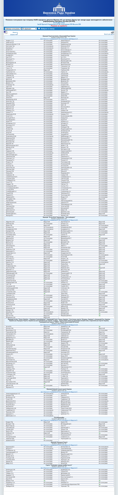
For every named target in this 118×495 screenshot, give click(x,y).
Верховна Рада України (59, 12)
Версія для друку (109, 34)
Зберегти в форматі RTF (14, 33)
